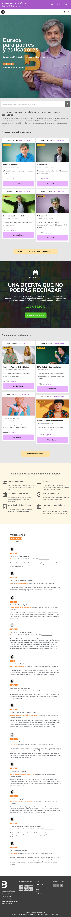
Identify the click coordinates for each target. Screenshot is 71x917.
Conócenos (39, 884)
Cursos (38, 889)
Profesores (39, 886)
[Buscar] (67, 104)
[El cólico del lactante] (18, 406)
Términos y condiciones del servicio (22, 914)
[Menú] (68, 12)
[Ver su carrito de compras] (64, 12)
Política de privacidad (40, 914)
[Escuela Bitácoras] (3, 12)
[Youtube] (61, 885)
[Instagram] (54, 885)
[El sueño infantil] (52, 152)
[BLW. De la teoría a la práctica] (52, 355)
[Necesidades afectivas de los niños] (18, 203)
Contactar (39, 893)
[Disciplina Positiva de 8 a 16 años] (18, 355)
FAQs (37, 891)
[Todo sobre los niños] (52, 203)
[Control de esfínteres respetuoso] (52, 408)
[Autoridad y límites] (18, 152)
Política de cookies (54, 914)
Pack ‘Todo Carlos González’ (19, 583)
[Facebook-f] (57, 885)
